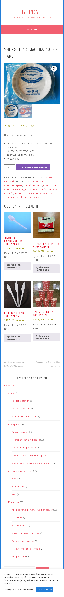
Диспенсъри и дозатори (20, 471)
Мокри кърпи (19, 556)
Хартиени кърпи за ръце (24, 416)
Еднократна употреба (23, 541)
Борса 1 (32, 11)
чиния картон (11, 197)
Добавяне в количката (33, 167)
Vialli (14, 494)
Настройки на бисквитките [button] (19, 589)
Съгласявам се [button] (45, 589)
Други (15, 478)
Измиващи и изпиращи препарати (29, 455)
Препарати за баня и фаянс (26, 439)
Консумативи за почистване (26, 548)
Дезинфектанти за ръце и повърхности (32, 463)
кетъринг (17, 185)
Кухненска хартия (21, 408)
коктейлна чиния (32, 185)
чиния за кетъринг (24, 193)
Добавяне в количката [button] (14, 266)
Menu (34, 29)
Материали (14, 502)
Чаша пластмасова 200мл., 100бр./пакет (14, 364)
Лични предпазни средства (25, 533)
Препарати (13, 424)
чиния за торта (44, 193)
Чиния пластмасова (31, 197)
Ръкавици (17, 517)
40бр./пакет (32, 181)
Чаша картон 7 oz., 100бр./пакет (48, 364)
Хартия (11, 393)
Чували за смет (19, 525)
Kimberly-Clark (19, 486)
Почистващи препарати (24, 447)
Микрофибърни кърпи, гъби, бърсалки (32, 509)
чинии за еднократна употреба (29, 189)
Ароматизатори (20, 431)
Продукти (9, 385)
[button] (54, 69)
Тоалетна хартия (20, 400)
